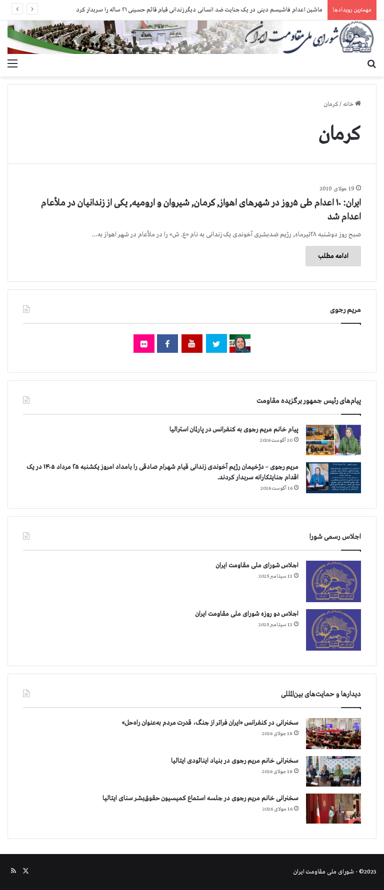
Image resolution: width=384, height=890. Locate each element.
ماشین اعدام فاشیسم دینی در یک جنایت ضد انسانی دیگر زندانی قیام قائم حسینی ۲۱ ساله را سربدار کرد (199, 10)
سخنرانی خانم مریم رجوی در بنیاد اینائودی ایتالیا (234, 761)
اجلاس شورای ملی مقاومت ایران (257, 565)
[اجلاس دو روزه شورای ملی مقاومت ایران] (333, 630)
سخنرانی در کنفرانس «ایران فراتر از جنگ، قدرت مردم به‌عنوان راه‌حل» (210, 723)
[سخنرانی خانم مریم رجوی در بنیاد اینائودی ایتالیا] (333, 771)
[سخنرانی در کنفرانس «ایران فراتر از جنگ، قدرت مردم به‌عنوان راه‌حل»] (333, 733)
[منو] (13, 63)
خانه (349, 104)
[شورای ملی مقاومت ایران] (192, 37)
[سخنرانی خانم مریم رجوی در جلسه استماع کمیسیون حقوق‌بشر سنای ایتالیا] (333, 809)
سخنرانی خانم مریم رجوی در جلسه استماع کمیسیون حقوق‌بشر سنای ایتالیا (200, 798)
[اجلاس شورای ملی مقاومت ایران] (333, 581)
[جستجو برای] (371, 63)
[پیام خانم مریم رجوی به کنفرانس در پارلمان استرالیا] (333, 440)
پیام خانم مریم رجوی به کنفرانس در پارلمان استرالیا (234, 429)
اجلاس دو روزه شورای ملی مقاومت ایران (247, 614)
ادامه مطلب (333, 256)
